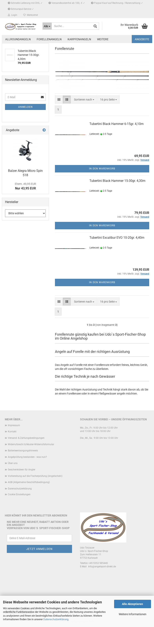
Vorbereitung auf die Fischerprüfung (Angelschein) (35, 476)
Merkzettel (32, 15)
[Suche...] (95, 26)
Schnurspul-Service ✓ (22, 9)
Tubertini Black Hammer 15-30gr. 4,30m (117, 181)
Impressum (14, 425)
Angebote (142, 39)
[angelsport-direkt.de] (20, 26)
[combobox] (84, 100)
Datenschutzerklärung (55, 619)
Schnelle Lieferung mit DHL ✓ (26, 3)
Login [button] (13, 15)
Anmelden (25, 107)
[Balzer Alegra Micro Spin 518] (25, 151)
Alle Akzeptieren (132, 604)
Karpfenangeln (79, 39)
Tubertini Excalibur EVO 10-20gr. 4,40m (116, 238)
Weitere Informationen (132, 614)
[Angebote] (44, 130)
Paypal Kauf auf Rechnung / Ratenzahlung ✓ (118, 3)
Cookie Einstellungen (19, 494)
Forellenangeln (49, 39)
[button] (59, 100)
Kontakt (12, 431)
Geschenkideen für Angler (21, 469)
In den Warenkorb (102, 168)
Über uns (12, 463)
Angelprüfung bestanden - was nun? (27, 457)
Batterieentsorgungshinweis (23, 450)
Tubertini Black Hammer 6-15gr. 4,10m (116, 124)
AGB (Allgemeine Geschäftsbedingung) (29, 482)
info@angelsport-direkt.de (102, 566)
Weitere (102, 39)
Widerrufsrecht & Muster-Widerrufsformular (31, 444)
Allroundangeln (18, 39)
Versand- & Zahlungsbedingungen (26, 438)
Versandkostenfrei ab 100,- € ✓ (68, 3)
